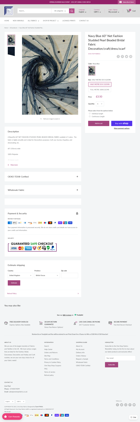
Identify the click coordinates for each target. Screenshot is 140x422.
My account (112, 12)
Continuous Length (98, 116)
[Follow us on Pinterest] (129, 404)
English (8, 401)
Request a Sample (82, 359)
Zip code (64, 271)
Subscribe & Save (128, 2)
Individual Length (97, 113)
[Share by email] (130, 56)
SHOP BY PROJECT (49, 21)
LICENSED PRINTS (68, 21)
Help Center (48, 349)
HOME (6, 21)
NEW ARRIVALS (18, 21)
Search (46, 346)
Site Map (47, 356)
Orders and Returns (51, 352)
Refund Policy (12, 293)
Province (37, 271)
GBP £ (19, 401)
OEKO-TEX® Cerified (83, 365)
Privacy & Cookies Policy (52, 362)
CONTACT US (84, 21)
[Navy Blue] (91, 70)
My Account (80, 349)
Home (6, 28)
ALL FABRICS (32, 21)
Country (10, 271)
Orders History (81, 356)
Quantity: (91, 104)
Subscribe (111, 365)
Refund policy (49, 375)
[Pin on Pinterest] (122, 56)
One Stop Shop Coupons (52, 365)
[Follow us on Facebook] (117, 404)
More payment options (122, 128)
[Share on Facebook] (118, 56)
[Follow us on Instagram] (125, 404)
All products (13, 28)
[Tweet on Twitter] (126, 56)
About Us (79, 346)
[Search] (71, 10)
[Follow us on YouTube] (134, 404)
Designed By (35, 406)
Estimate (14, 283)
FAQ (45, 369)
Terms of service (49, 372)
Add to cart (98, 123)
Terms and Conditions (51, 359)
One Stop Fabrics (94, 54)
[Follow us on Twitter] (121, 404)
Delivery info (80, 352)
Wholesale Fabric (82, 362)
